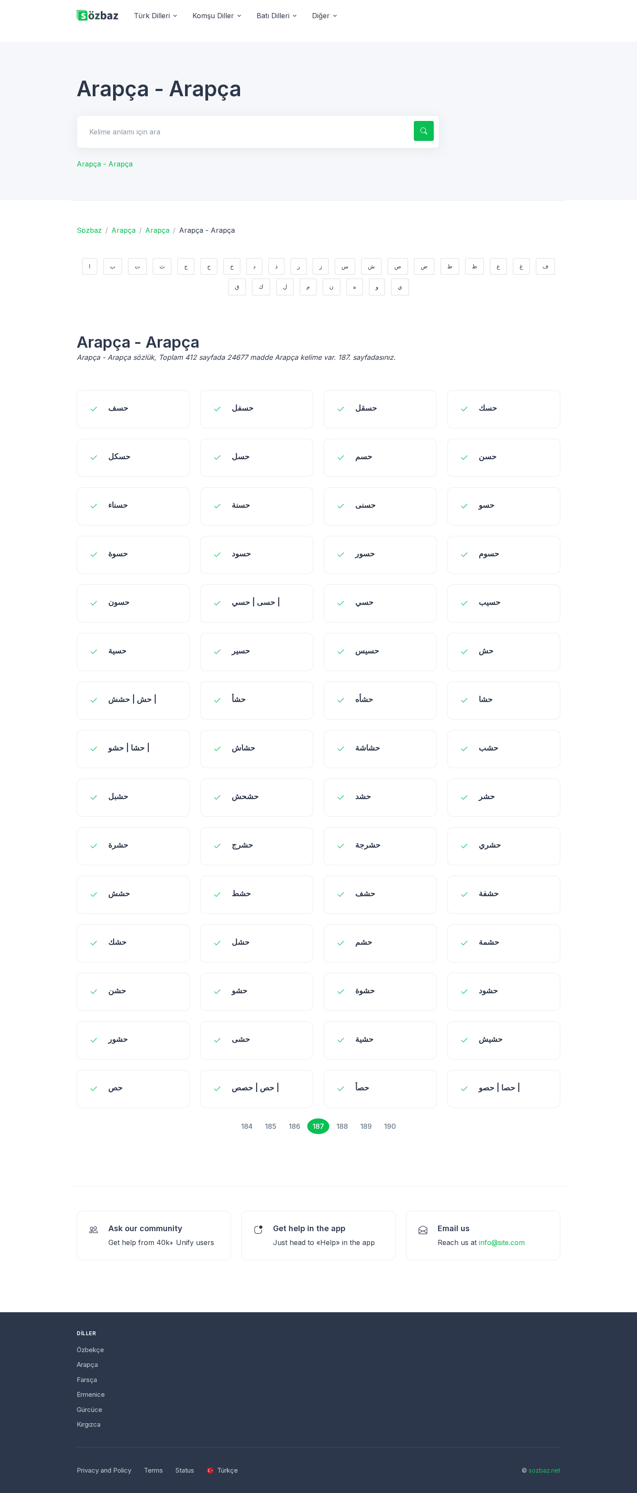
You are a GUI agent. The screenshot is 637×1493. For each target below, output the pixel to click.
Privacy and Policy (104, 1470)
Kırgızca (89, 1424)
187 (318, 1126)
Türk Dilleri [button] (152, 15)
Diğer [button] (321, 15)
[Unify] (97, 16)
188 (342, 1126)
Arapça (123, 230)
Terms (153, 1470)
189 (366, 1126)
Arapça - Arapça (105, 164)
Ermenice (91, 1394)
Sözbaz (89, 230)
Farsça (87, 1380)
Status (185, 1470)
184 (247, 1126)
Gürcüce (89, 1409)
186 (294, 1126)
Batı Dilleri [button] (273, 15)
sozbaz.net (544, 1470)
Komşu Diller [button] (213, 15)
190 (390, 1126)
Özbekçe (90, 1350)
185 (270, 1126)
